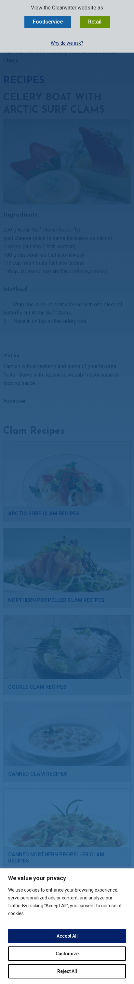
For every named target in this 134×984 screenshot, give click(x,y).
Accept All (67, 936)
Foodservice (48, 22)
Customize (67, 953)
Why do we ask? (67, 43)
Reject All (67, 971)
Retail (94, 22)
